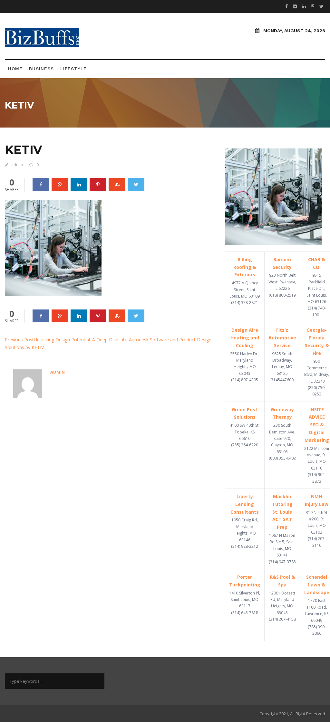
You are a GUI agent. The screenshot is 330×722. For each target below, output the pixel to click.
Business (41, 68)
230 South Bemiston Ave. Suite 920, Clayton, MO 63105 (282, 438)
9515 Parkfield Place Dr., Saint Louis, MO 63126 (316, 288)
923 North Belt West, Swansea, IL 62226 (282, 281)
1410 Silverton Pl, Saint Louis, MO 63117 (244, 599)
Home (15, 68)
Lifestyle (73, 68)
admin (17, 164)
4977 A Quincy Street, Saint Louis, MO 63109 (244, 289)
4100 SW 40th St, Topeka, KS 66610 (244, 432)
